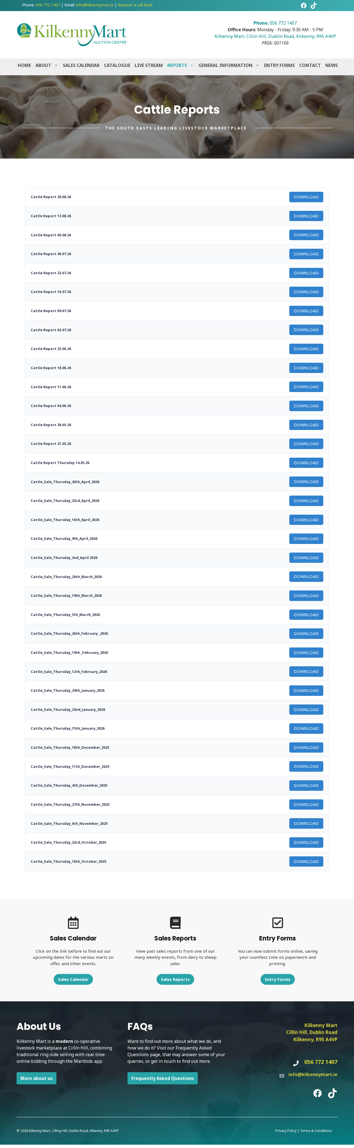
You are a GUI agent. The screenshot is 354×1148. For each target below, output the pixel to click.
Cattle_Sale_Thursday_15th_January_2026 (68, 728)
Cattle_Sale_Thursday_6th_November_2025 (69, 823)
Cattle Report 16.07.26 (51, 291)
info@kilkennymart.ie (94, 4)
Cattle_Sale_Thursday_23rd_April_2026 (65, 500)
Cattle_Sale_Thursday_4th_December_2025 (69, 785)
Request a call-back (135, 4)
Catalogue (117, 65)
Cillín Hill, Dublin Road (311, 1032)
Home (24, 65)
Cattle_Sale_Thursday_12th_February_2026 (69, 671)
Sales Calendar (81, 65)
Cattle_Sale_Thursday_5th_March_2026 (65, 614)
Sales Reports (175, 979)
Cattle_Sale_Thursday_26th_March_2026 (66, 576)
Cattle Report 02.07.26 (51, 329)
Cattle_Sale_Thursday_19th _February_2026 (69, 652)
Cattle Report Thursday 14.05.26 (60, 462)
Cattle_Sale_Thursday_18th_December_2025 (70, 747)
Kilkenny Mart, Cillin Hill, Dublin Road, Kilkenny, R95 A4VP (275, 36)
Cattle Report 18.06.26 (51, 367)
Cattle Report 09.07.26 (51, 310)
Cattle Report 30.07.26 (51, 253)
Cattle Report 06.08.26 (51, 234)
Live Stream (149, 65)
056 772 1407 (48, 4)
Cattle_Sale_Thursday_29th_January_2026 (68, 690)
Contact (310, 65)
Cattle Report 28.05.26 (51, 424)
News (331, 65)
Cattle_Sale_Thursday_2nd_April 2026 (64, 557)
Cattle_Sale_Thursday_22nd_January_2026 (68, 709)
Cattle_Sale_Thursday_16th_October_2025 (68, 861)
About (43, 65)
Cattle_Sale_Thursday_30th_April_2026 (65, 481)
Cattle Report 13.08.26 (51, 215)
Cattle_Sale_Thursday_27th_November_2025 (70, 804)
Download (306, 196)
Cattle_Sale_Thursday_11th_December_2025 (70, 766)
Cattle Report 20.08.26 (51, 196)
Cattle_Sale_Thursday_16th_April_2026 (65, 519)
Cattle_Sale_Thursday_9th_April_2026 (64, 538)
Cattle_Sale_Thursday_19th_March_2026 (66, 595)
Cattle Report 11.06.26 (51, 386)
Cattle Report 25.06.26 (51, 348)
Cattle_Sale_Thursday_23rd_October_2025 (68, 842)
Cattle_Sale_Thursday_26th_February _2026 (69, 633)
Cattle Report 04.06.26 (51, 405)
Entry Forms (279, 65)
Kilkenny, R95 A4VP (315, 1039)
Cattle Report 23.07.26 (51, 272)
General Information (226, 65)
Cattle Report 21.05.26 (51, 443)
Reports (177, 65)
